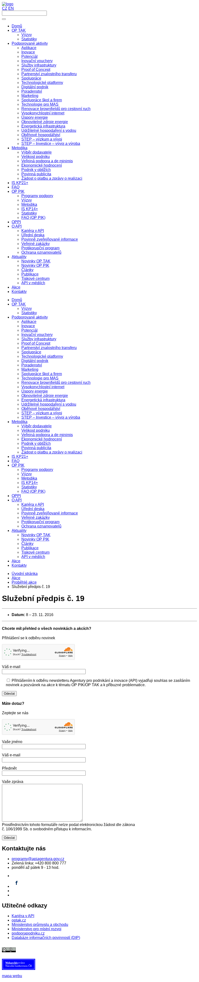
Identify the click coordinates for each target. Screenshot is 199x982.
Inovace (28, 326)
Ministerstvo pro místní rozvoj (36, 929)
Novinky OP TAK (35, 535)
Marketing (29, 369)
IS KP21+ (20, 456)
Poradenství (31, 365)
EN (11, 8)
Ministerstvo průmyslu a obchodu (40, 924)
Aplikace (28, 322)
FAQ (15, 461)
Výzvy (26, 308)
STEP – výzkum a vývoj (41, 413)
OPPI (16, 496)
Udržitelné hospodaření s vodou (48, 404)
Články (27, 544)
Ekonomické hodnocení (41, 439)
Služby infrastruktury (38, 339)
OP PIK (18, 465)
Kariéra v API (32, 504)
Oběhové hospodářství (40, 409)
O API (17, 500)
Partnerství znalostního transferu (49, 348)
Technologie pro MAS (39, 378)
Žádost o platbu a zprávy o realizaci (51, 452)
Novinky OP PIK (35, 539)
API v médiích (33, 557)
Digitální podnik (34, 361)
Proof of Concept (35, 343)
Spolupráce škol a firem (41, 374)
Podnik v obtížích (36, 443)
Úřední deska (32, 509)
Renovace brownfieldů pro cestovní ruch (56, 382)
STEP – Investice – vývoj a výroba (50, 417)
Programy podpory (37, 470)
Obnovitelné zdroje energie (44, 396)
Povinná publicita (36, 448)
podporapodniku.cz (28, 933)
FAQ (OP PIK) (33, 491)
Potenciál (29, 330)
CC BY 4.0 (122, 949)
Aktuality (19, 530)
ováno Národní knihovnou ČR (18, 964)
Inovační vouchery (37, 335)
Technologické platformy (42, 356)
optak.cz (19, 920)
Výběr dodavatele (36, 426)
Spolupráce (31, 352)
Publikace (30, 548)
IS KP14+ (29, 483)
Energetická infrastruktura (43, 400)
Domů (17, 300)
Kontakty (19, 565)
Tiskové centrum (35, 552)
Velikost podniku (35, 430)
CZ (4, 8)
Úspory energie (34, 391)
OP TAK (19, 304)
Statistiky (29, 313)
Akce (16, 561)
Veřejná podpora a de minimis (47, 435)
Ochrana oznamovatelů (41, 526)
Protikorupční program (40, 522)
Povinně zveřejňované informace (49, 513)
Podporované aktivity (30, 317)
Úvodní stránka (25, 574)
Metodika (19, 422)
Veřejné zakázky (35, 517)
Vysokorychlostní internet (42, 387)
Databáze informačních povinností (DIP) (46, 938)
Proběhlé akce (24, 582)
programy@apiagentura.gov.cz (38, 859)
